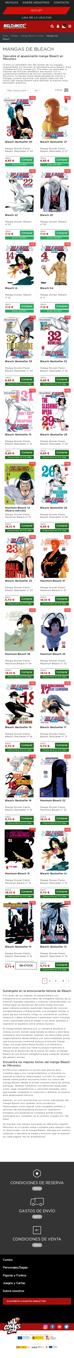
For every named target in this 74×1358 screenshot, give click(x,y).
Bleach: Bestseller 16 (18, 800)
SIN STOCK (26, 965)
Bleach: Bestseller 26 (53, 508)
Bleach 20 (46, 215)
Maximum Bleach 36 (17, 654)
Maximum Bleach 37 (52, 581)
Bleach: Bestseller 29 (53, 435)
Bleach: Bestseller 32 (53, 361)
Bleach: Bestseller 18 (18, 727)
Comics (8, 1259)
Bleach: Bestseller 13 (53, 947)
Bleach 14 (11, 288)
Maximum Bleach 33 (52, 654)
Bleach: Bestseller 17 (53, 727)
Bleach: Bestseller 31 (18, 435)
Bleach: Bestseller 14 (53, 873)
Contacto (61, 2)
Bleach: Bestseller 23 (18, 581)
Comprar (26, 160)
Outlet (36, 10)
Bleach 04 (47, 288)
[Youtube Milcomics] (59, 1326)
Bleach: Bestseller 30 (18, 142)
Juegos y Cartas (14, 1283)
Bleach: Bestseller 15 (18, 947)
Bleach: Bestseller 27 (53, 142)
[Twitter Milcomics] (66, 1326)
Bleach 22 (11, 215)
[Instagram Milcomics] (45, 1326)
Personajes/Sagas (15, 1267)
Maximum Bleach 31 (17, 873)
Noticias (11, 2)
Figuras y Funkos (14, 1275)
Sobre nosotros (36, 2)
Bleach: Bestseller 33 (18, 361)
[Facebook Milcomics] (52, 1326)
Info (37, 1188)
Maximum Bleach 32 (52, 800)
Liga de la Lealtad (36, 17)
